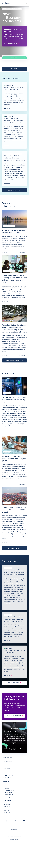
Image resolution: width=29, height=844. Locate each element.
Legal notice (14, 829)
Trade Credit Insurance (8, 761)
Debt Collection (6, 768)
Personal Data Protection (14, 832)
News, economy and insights (8, 776)
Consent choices (14, 839)
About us (6, 781)
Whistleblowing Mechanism (14, 836)
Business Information (8, 765)
